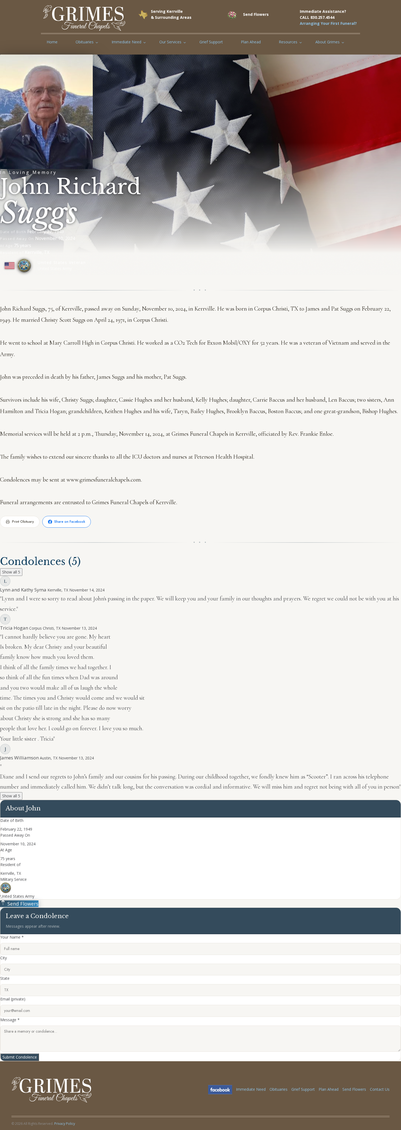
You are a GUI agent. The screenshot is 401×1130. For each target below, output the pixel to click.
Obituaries (85, 41)
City (3, 957)
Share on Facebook (69, 521)
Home (52, 41)
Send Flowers (22, 903)
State (5, 978)
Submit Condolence (19, 1057)
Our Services (170, 41)
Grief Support (211, 41)
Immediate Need (126, 41)
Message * (10, 1019)
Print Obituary (23, 521)
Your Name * (12, 937)
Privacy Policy (64, 1123)
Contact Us (380, 1089)
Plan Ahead (251, 41)
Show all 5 (11, 572)
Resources (288, 41)
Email (12, 999)
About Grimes (327, 41)
